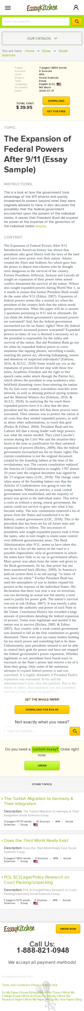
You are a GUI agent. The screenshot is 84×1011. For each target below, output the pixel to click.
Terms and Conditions (16, 985)
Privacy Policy (41, 985)
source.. (41, 226)
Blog (79, 999)
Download (56, 101)
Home (29, 51)
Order (42, 765)
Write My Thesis (50, 992)
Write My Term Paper (60, 999)
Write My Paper (35, 999)
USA (54, 985)
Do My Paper (10, 992)
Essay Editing (29, 992)
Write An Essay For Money (39, 996)
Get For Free (56, 111)
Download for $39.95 (42, 709)
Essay (46, 51)
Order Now (68, 929)
